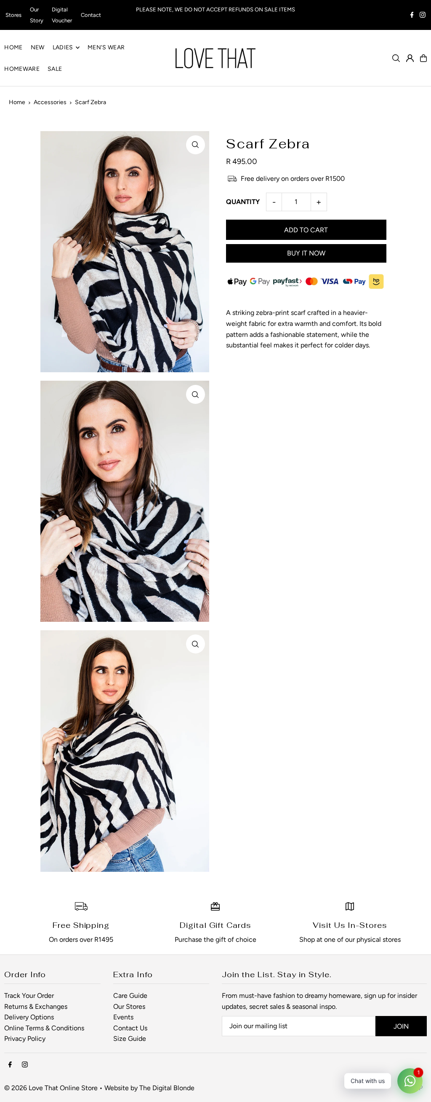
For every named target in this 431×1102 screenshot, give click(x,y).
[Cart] (423, 58)
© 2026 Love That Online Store (51, 1088)
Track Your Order (29, 996)
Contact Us (130, 1028)
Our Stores (129, 1007)
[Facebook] (412, 16)
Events (123, 1017)
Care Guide (130, 996)
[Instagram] (423, 16)
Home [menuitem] (13, 47)
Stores (13, 15)
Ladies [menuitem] (63, 47)
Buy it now (306, 253)
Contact (91, 15)
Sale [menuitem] (55, 69)
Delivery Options (29, 1017)
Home (17, 102)
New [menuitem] (38, 47)
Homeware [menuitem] (22, 69)
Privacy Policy (24, 1039)
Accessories (50, 102)
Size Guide (129, 1039)
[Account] (410, 58)
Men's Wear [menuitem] (106, 47)
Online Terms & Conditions (44, 1028)
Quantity (243, 202)
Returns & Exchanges (35, 1007)
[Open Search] (396, 58)
